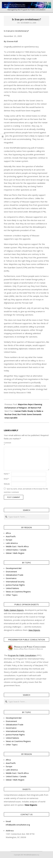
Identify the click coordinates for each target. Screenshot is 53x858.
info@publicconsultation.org (18, 824)
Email (6, 479)
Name (7, 474)
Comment (7, 444)
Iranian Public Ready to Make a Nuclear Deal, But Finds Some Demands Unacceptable (24, 414)
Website (7, 484)
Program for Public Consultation (22, 655)
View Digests (31, 805)
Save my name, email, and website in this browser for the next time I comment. (26, 490)
